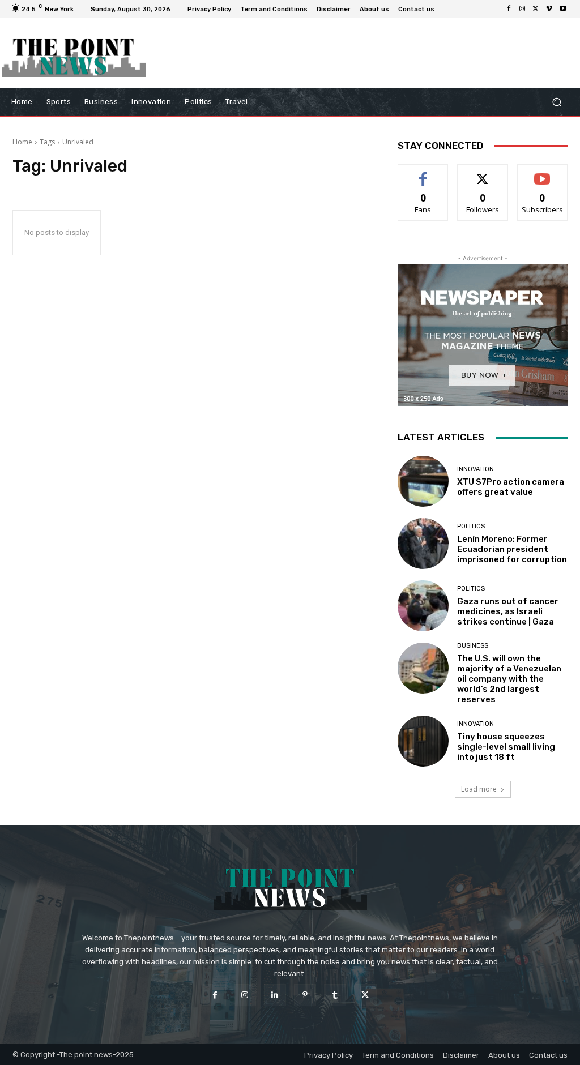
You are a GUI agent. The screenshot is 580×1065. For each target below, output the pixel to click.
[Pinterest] (305, 995)
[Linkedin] (275, 995)
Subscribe (542, 173)
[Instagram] (522, 9)
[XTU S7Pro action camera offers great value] (423, 481)
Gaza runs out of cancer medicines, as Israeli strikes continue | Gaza (507, 611)
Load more (479, 789)
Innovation (475, 469)
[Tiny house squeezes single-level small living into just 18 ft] (423, 741)
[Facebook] (508, 9)
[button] (556, 102)
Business (472, 646)
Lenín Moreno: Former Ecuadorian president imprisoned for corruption (512, 549)
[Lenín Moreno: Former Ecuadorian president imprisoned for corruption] (423, 543)
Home (22, 142)
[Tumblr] (335, 995)
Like (423, 173)
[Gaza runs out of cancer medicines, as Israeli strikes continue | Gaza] (423, 605)
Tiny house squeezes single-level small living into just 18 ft (506, 747)
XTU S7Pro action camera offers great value (510, 487)
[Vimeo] (549, 9)
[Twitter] (536, 9)
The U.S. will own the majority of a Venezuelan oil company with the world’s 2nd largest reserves (509, 678)
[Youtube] (563, 9)
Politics (471, 526)
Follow (483, 173)
